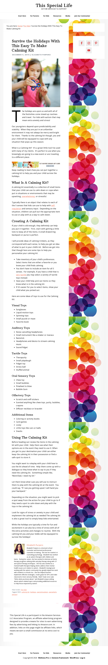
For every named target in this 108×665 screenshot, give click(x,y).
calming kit (25, 592)
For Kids (24, 590)
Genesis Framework (60, 658)
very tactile (21, 274)
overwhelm (53, 592)
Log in (82, 658)
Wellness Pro (43, 658)
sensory (14, 594)
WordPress (74, 658)
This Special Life (54, 5)
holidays (33, 592)
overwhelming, (28, 196)
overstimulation (42, 592)
